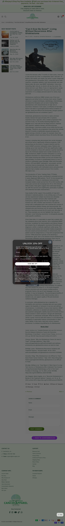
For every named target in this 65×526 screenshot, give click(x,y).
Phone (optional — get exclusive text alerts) (31, 256)
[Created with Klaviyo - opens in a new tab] (32, 285)
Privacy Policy (25, 281)
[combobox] (17, 259)
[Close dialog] (50, 242)
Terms (32, 281)
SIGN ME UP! (32, 263)
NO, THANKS (32, 268)
